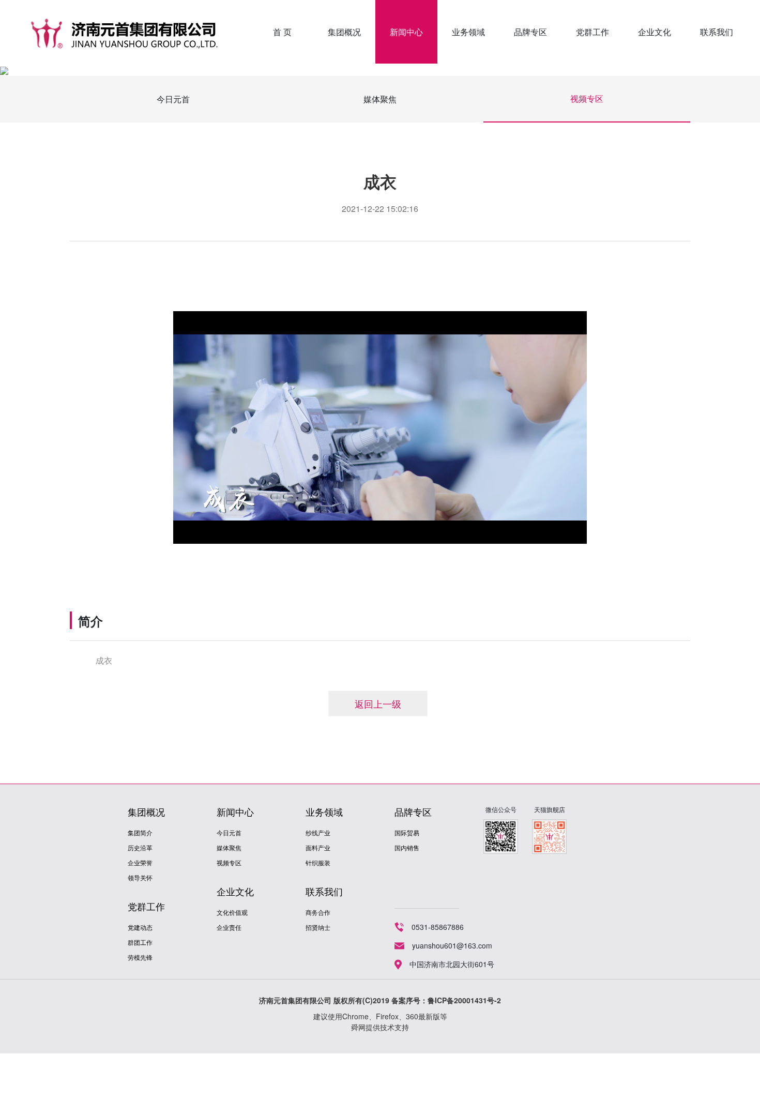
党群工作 (592, 32)
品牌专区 (530, 32)
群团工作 (140, 942)
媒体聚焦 (380, 99)
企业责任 (229, 927)
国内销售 (406, 847)
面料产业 (318, 847)
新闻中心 (406, 32)
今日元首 (173, 99)
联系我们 (716, 32)
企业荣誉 (140, 862)
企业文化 (654, 32)
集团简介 (140, 832)
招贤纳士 (318, 927)
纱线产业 (318, 832)
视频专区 (586, 98)
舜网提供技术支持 (380, 1027)
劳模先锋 (140, 957)
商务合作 (318, 912)
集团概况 (344, 32)
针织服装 (318, 862)
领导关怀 (140, 877)
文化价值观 (232, 912)
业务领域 (468, 32)
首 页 (282, 32)
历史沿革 (140, 847)
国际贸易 (406, 832)
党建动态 (140, 927)
